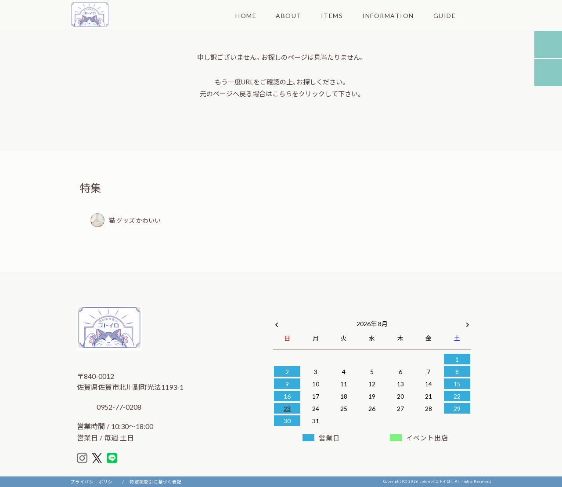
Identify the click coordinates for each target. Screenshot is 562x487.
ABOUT (289, 15)
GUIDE (444, 15)
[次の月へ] (467, 322)
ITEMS (332, 15)
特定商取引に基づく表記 (155, 481)
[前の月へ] (276, 322)
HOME (245, 15)
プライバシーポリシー (94, 481)
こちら (282, 93)
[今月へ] (315, 315)
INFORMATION (388, 15)
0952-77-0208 (118, 406)
